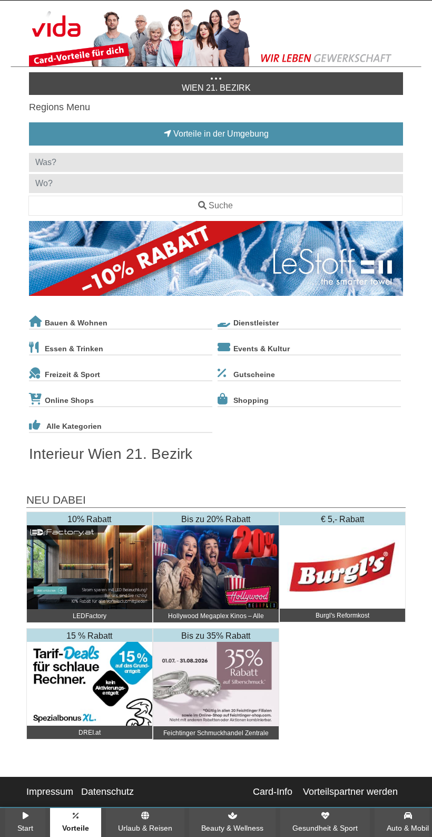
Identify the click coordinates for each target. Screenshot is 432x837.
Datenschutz (107, 791)
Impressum (49, 791)
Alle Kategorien (74, 426)
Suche (221, 205)
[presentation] (39, 260)
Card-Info (272, 791)
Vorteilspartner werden (350, 791)
